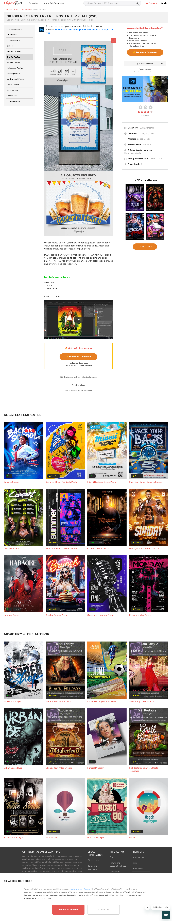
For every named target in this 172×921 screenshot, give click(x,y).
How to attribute (132, 153)
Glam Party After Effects (141, 701)
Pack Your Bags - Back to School (145, 482)
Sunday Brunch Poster (57, 615)
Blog (112, 857)
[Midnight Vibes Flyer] (135, 197)
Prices (134, 863)
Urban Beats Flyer (13, 768)
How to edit (157, 158)
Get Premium (145, 246)
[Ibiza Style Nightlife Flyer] (135, 226)
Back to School (11, 482)
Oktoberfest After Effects (59, 768)
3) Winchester (51, 288)
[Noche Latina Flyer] (155, 197)
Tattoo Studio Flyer (14, 837)
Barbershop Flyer (12, 701)
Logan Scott (143, 139)
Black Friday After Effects (59, 701)
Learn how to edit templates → (145, 72)
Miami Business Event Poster (102, 482)
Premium (153, 3)
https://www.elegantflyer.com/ (80, 889)
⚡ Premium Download (78, 356)
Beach (132, 837)
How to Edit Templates (53, 3)
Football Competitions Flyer (101, 701)
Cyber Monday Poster (140, 615)
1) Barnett (49, 282)
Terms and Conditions (92, 867)
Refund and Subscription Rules (118, 864)
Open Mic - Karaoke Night (100, 615)
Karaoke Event (11, 615)
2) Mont (48, 285)
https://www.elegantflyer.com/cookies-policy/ (93, 895)
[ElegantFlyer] (13, 3)
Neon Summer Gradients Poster (62, 548)
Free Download (78, 385)
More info (147, 144)
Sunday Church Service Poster (144, 548)
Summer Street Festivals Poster (62, 482)
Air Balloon (51, 837)
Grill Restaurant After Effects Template (143, 769)
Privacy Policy (46, 898)
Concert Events (12, 548)
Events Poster (147, 128)
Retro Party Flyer (95, 837)
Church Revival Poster (98, 548)
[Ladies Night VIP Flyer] (155, 226)
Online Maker (138, 868)
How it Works (138, 857)
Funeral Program (95, 768)
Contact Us (115, 871)
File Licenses (93, 860)
